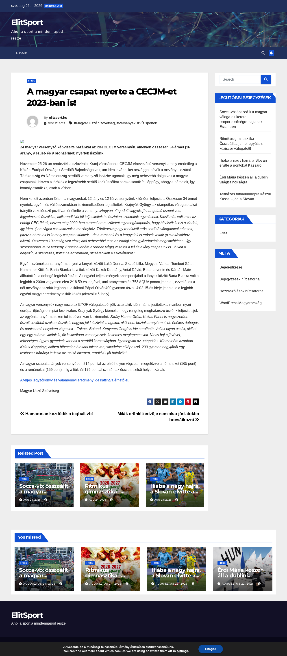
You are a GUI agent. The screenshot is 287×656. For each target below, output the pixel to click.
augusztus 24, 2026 (39, 583)
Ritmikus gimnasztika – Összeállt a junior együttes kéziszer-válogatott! (241, 143)
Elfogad (210, 649)
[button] (263, 53)
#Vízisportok (147, 123)
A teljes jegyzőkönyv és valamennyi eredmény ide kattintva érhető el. (74, 380)
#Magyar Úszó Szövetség (94, 123)
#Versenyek (126, 123)
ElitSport (27, 22)
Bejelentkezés (231, 267)
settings (182, 651)
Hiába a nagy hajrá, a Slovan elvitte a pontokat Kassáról (175, 491)
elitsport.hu (58, 118)
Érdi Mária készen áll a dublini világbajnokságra (240, 575)
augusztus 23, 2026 (172, 583)
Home (21, 53)
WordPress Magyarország (241, 303)
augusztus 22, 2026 (238, 583)
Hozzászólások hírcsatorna (242, 291)
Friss (31, 80)
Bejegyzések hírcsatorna (240, 279)
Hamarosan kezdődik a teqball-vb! (58, 413)
